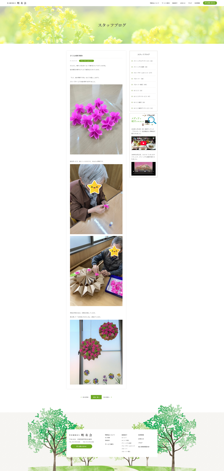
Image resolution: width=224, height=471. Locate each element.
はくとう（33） (138, 90)
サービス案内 (166, 3)
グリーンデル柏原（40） (141, 67)
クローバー (125, 449)
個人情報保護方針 (143, 447)
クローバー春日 (126, 451)
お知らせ (182, 3)
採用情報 (197, 3)
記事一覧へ (96, 397)
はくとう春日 (125, 440)
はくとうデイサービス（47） (142, 96)
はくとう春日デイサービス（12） (143, 108)
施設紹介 (175, 3)
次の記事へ (106, 397)
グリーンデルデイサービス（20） (143, 61)
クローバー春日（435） (141, 84)
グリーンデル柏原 (126, 443)
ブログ (190, 3)
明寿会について (154, 3)
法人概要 (107, 437)
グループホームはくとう (128, 446)
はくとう (124, 437)
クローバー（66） (139, 79)
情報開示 (107, 440)
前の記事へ (86, 397)
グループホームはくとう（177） (143, 73)
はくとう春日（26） (140, 102)
